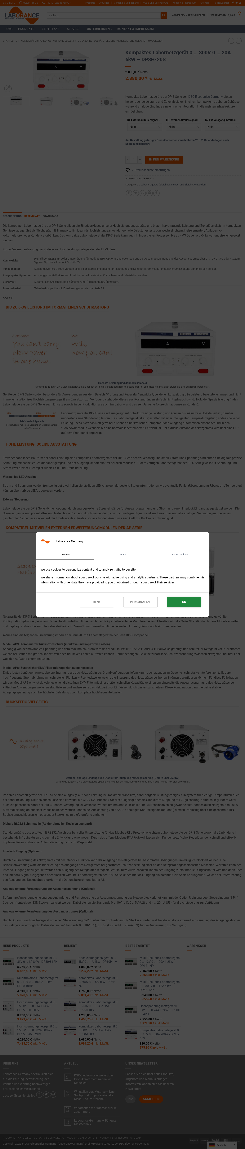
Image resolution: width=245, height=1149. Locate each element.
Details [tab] (122, 554)
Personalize (140, 602)
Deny (97, 602)
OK (184, 602)
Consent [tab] (65, 554)
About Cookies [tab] (180, 554)
